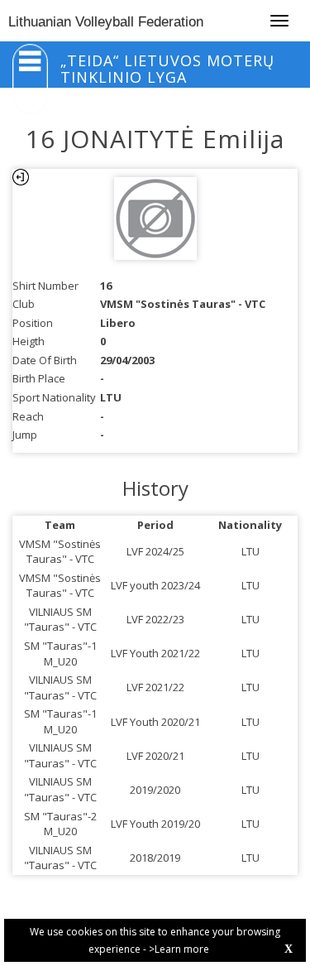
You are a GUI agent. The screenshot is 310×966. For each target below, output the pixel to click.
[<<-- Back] (20, 177)
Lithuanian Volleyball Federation (105, 22)
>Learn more (179, 949)
